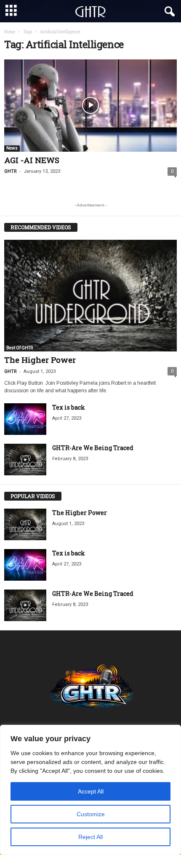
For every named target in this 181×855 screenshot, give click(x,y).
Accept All (91, 791)
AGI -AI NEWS (31, 160)
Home (9, 32)
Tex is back (68, 407)
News (12, 148)
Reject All (90, 837)
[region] (90, 790)
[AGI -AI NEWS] (90, 105)
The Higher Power (40, 359)
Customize (91, 814)
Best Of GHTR (19, 348)
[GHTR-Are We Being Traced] (25, 459)
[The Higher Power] (90, 295)
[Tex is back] (25, 419)
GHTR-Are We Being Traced (92, 448)
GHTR (10, 171)
